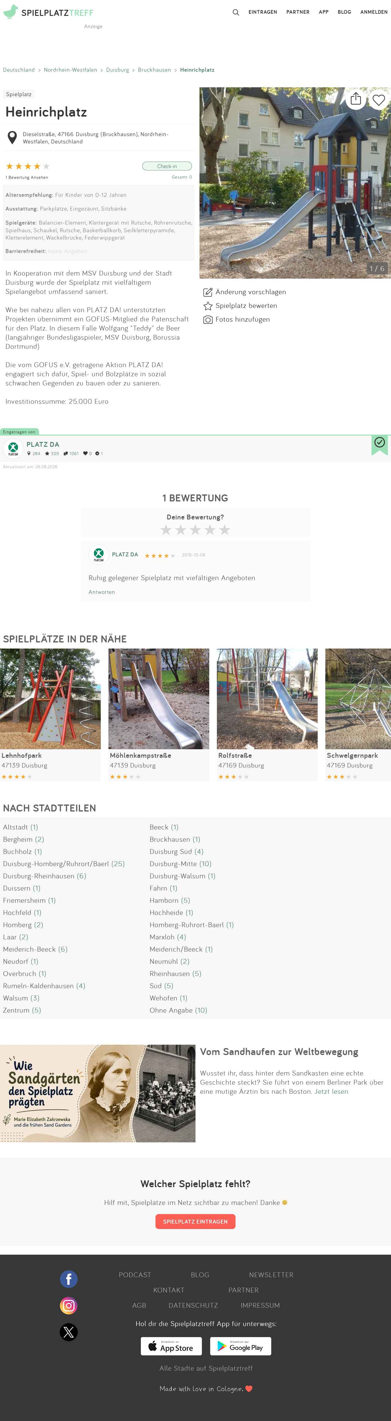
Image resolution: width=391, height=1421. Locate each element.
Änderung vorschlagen (251, 291)
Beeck (159, 826)
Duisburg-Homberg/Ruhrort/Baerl (56, 863)
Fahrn (158, 887)
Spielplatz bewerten (246, 305)
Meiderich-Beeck (29, 948)
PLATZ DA (43, 444)
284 (37, 453)
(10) (205, 863)
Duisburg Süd (171, 851)
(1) (34, 826)
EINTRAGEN (263, 12)
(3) (35, 997)
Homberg (17, 924)
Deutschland (19, 69)
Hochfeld (17, 912)
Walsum (15, 997)
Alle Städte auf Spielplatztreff (206, 1367)
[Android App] (240, 1352)
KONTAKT (169, 1289)
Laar (10, 936)
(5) (185, 900)
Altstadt (15, 826)
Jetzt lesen (332, 1091)
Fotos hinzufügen (243, 319)
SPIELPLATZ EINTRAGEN (195, 1221)
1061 (74, 453)
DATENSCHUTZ (193, 1305)
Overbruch (19, 973)
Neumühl (164, 961)
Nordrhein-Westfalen (70, 69)
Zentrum (16, 1009)
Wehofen (163, 997)
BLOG (344, 12)
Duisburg (117, 69)
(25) (118, 863)
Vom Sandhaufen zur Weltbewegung (279, 1051)
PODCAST (135, 1274)
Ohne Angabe (171, 1009)
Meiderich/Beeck (176, 948)
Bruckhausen (154, 69)
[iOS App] (171, 1352)
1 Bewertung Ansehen (26, 177)
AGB (139, 1305)
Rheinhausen (170, 973)
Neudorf (15, 961)
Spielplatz (19, 94)
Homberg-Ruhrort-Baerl (187, 924)
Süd (156, 985)
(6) (81, 875)
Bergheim (18, 839)
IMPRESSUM (260, 1305)
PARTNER (298, 12)
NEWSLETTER (271, 1274)
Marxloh (162, 936)
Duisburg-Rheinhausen (39, 875)
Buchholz (17, 851)
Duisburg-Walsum (178, 875)
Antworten (102, 591)
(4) (199, 851)
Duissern (17, 887)
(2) (39, 839)
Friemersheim (24, 900)
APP (324, 12)
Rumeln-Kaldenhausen (38, 985)
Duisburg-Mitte (173, 863)
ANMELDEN (374, 12)
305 (55, 453)
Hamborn (164, 900)
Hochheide (166, 912)
